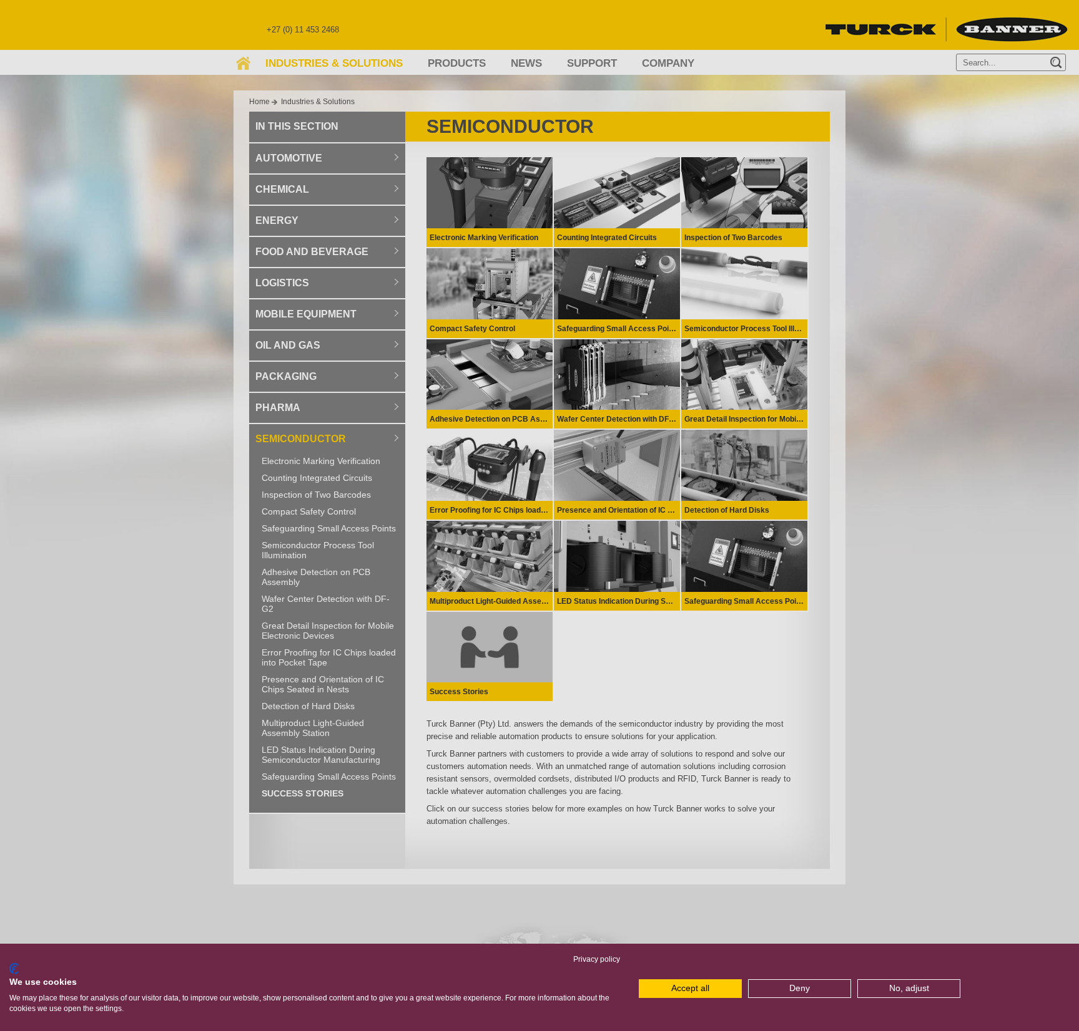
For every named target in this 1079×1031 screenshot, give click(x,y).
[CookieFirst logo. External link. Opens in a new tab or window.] (14, 968)
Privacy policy (596, 959)
